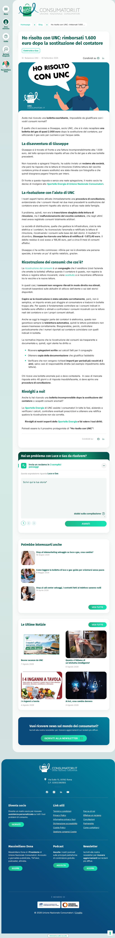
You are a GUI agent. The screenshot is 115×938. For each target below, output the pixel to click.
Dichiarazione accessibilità (65, 823)
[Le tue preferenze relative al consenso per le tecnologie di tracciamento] (110, 933)
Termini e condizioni (62, 811)
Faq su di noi (89, 811)
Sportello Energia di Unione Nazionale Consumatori (75, 183)
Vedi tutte (97, 607)
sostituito (70, 275)
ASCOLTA (61, 865)
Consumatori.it (49, 9)
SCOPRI (15, 868)
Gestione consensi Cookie (65, 831)
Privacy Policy (59, 815)
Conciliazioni (89, 819)
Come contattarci (91, 827)
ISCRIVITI (16, 824)
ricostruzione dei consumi (38, 268)
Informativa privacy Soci (64, 819)
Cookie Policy (59, 827)
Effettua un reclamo (92, 815)
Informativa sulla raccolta (58, 936)
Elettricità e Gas (30, 50)
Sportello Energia (67, 421)
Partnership (88, 823)
